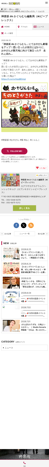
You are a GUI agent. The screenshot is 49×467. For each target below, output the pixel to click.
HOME (7, 27)
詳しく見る (24, 208)
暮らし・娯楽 (14, 9)
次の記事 (7, 234)
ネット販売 (8, 33)
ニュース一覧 (24, 234)
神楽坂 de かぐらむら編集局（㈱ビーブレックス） (18, 11)
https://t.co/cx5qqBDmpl (13, 79)
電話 (24, 466)
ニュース (41, 11)
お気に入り (42, 175)
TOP (5, 9)
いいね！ (43, 168)
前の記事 (41, 234)
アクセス (24, 27)
